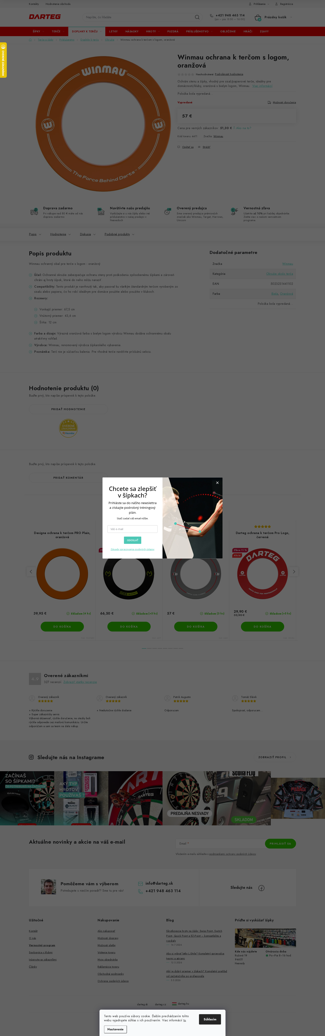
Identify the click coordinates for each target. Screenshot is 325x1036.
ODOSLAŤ (132, 540)
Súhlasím (210, 1019)
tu (184, 1020)
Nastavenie (115, 1029)
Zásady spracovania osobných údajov (132, 549)
